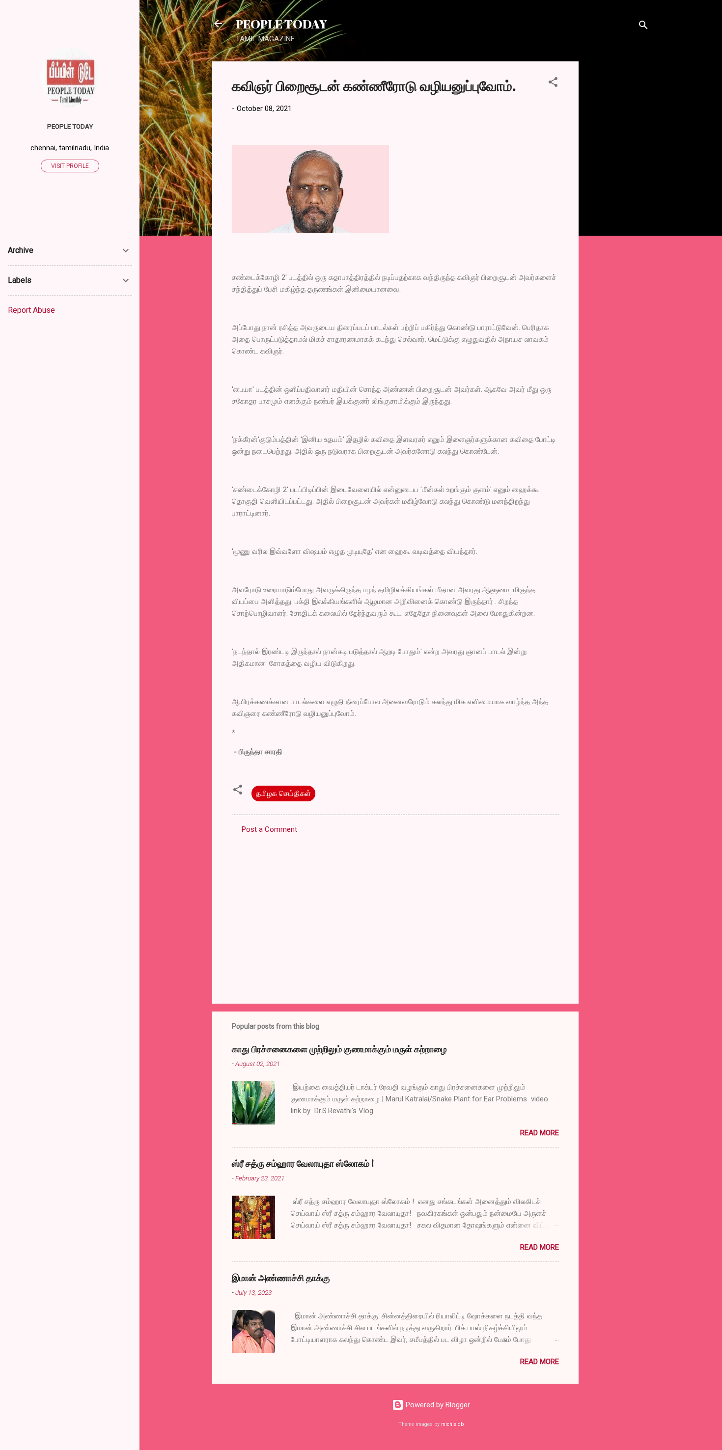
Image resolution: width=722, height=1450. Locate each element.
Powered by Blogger (437, 1404)
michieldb (452, 1424)
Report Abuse (31, 310)
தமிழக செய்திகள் (283, 793)
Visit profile (70, 166)
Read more (539, 1132)
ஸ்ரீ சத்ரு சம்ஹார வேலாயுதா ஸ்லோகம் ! (303, 1163)
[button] (553, 83)
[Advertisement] (617, 208)
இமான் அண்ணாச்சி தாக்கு (281, 1278)
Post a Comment (269, 829)
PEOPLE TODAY (281, 23)
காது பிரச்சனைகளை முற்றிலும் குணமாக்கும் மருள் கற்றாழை (339, 1049)
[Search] (643, 27)
